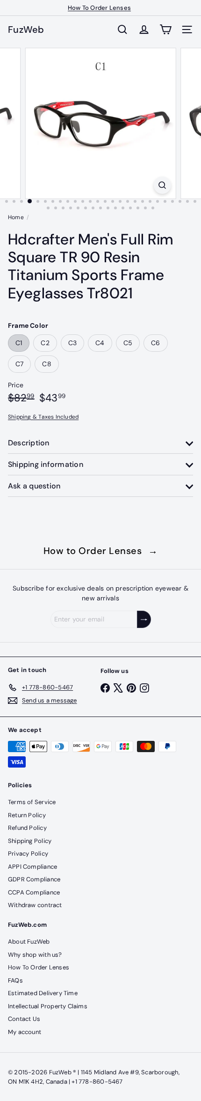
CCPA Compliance (34, 892)
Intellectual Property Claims (47, 1006)
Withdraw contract (35, 905)
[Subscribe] (144, 619)
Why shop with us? (35, 955)
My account (24, 1032)
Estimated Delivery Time (43, 993)
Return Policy (27, 815)
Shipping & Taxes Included (43, 417)
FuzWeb (26, 29)
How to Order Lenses (100, 551)
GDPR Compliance (34, 879)
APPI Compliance (32, 867)
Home (16, 217)
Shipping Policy (29, 841)
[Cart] (165, 29)
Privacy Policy (28, 853)
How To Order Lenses (99, 8)
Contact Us (24, 1019)
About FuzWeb (29, 942)
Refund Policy (27, 828)
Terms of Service (32, 802)
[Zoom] (162, 185)
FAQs (15, 980)
